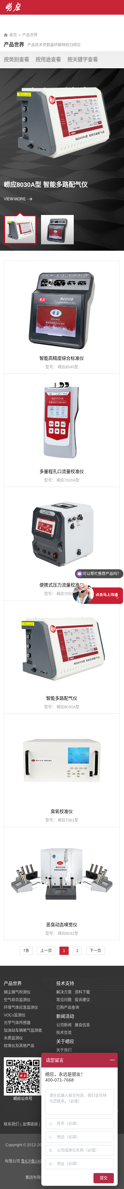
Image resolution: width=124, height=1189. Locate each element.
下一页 (95, 951)
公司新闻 (64, 1025)
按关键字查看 (82, 59)
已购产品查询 (67, 1007)
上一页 (46, 951)
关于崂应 (65, 1041)
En (117, 25)
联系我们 (11, 1124)
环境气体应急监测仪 (21, 1007)
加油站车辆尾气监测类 (23, 1030)
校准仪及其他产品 (19, 1046)
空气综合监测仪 (17, 1000)
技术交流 (64, 1032)
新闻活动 (65, 1016)
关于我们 (64, 1050)
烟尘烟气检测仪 (17, 992)
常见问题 (64, 1000)
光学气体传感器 (17, 1023)
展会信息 (82, 1025)
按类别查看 (16, 59)
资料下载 (82, 992)
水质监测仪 (13, 1038)
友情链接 (30, 1124)
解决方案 (64, 992)
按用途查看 (48, 59)
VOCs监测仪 (14, 1015)
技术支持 (65, 983)
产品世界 (30, 35)
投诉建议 (82, 1000)
